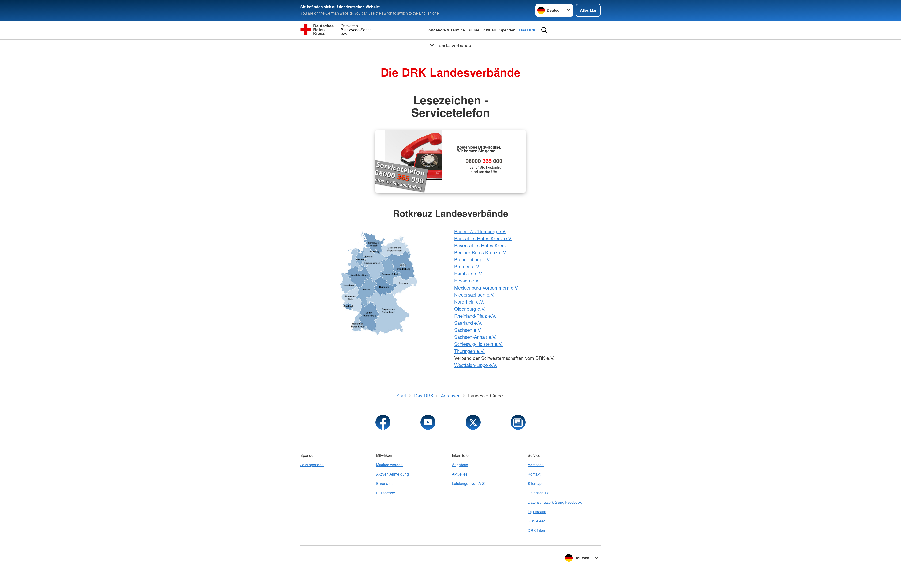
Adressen (536, 464)
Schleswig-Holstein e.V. (478, 343)
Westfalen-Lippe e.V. (475, 365)
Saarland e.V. (468, 322)
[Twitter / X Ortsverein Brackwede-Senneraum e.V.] (473, 422)
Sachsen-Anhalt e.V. (475, 336)
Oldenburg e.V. (469, 308)
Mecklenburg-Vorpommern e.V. (486, 287)
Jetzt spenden (312, 464)
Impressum (537, 511)
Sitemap (535, 483)
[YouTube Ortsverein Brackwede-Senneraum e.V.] (427, 422)
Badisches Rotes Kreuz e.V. (483, 238)
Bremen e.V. (467, 266)
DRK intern (537, 530)
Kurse (474, 30)
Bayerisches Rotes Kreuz (480, 245)
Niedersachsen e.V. (474, 294)
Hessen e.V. (466, 280)
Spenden (507, 30)
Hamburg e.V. (468, 273)
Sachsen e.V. (468, 329)
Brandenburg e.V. (472, 259)
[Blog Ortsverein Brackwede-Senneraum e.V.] (518, 422)
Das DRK (527, 30)
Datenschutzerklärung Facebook (555, 502)
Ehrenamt (384, 483)
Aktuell (489, 30)
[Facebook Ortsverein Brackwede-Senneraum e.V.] (382, 422)
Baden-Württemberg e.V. (480, 231)
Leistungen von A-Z (468, 483)
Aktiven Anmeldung (392, 474)
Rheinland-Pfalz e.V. (475, 315)
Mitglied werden (389, 464)
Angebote (460, 464)
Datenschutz (538, 493)
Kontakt (534, 474)
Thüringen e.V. (469, 350)
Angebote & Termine (446, 30)
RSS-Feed (537, 521)
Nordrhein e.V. (469, 301)
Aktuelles (459, 474)
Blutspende (385, 493)
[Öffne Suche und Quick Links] (544, 30)
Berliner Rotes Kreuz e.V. (480, 252)
